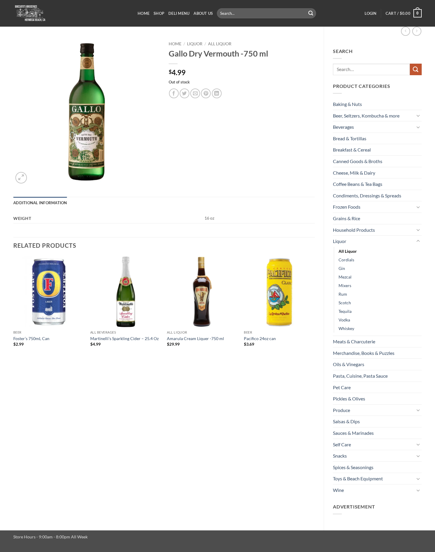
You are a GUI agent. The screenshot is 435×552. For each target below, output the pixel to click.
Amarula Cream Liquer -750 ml (195, 338)
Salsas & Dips (346, 421)
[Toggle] (418, 115)
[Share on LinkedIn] (217, 93)
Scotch (345, 302)
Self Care (342, 444)
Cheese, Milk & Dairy (354, 173)
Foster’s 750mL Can (31, 338)
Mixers (345, 285)
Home (143, 13)
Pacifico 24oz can (260, 338)
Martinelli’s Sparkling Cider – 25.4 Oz (124, 338)
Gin (342, 268)
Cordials (346, 259)
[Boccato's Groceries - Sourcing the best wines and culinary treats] (71, 13)
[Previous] (13, 309)
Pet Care (342, 387)
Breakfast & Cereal (352, 149)
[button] (370, 13)
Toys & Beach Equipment (358, 478)
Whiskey (346, 328)
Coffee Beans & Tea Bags (357, 184)
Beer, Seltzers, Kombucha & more (366, 115)
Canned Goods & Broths (357, 161)
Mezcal (345, 276)
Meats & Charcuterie (354, 341)
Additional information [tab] (40, 202)
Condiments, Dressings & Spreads (367, 195)
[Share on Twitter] (184, 93)
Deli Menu (178, 13)
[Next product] (405, 31)
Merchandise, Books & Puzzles (363, 353)
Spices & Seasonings (353, 467)
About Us (203, 13)
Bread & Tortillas (349, 138)
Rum (343, 294)
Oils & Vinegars (348, 364)
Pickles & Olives (349, 398)
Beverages (343, 127)
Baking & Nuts (347, 104)
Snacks (340, 455)
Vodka (344, 319)
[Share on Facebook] (174, 93)
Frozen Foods (346, 207)
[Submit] (311, 13)
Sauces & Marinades (353, 433)
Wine (338, 490)
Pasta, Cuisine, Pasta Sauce (360, 376)
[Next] (314, 309)
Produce (341, 410)
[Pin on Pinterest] (206, 93)
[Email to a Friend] (195, 93)
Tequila (345, 311)
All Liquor (348, 251)
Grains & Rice (346, 218)
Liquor (339, 241)
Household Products (354, 230)
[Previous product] (416, 31)
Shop (159, 13)
